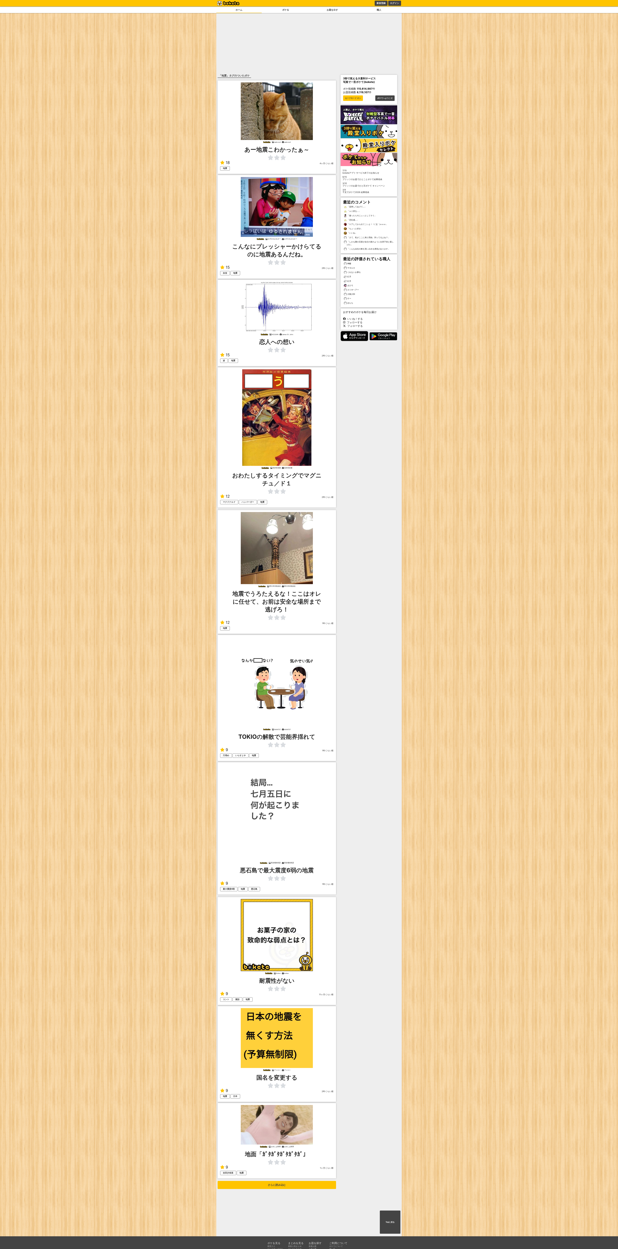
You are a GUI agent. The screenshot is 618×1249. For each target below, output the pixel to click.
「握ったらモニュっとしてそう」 (361, 215)
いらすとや (240, 755)
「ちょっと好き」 (355, 228)
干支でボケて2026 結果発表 (355, 191)
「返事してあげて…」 (356, 206)
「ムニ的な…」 (353, 211)
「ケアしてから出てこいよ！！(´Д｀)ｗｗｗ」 (367, 224)
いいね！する (354, 318)
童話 (237, 999)
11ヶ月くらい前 (326, 994)
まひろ (350, 285)
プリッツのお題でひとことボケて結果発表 (362, 178)
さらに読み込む (277, 1185)
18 (228, 162)
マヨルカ (351, 268)
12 (228, 496)
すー (349, 298)
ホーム (239, 9)
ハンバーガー (248, 502)
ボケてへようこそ (385, 98)
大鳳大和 (351, 294)
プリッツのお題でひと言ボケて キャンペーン (363, 184)
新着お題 (312, 1246)
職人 (379, 9)
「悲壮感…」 (353, 220)
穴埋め (226, 755)
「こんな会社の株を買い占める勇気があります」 (368, 249)
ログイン (394, 3)
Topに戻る (390, 1222)
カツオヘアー (353, 290)
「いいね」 (352, 233)
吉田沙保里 (228, 1173)
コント (226, 999)
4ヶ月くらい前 (326, 163)
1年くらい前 (327, 623)
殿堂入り (271, 1246)
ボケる (285, 9)
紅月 (349, 276)
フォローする (353, 322)
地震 (225, 168)
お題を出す (332, 9)
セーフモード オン (353, 98)
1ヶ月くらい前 (326, 1168)
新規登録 (381, 3)
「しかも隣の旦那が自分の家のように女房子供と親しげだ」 (370, 243)
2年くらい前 (327, 268)
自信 (225, 273)
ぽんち (350, 303)
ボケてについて (336, 1246)
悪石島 (254, 889)
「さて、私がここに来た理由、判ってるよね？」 (368, 237)
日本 (235, 1096)
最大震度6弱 (229, 889)
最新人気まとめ (295, 1246)
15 (228, 267)
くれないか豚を (354, 272)
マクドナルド (229, 502)
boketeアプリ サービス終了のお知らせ (360, 171)
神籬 (349, 263)
